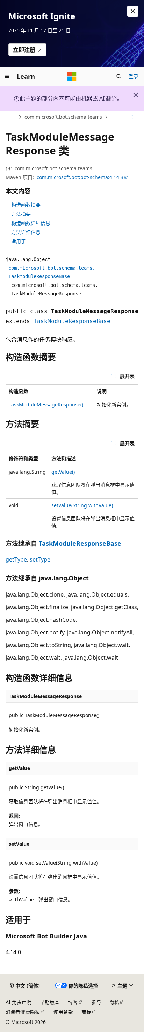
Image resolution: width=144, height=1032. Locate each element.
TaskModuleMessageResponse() (46, 404)
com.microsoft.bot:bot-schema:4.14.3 (80, 177)
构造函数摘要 (26, 204)
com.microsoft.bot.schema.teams (63, 116)
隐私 (114, 1002)
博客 (73, 1002)
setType (40, 559)
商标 (86, 1012)
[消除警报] (132, 11)
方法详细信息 (26, 232)
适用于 (18, 241)
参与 (96, 1002)
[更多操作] (132, 117)
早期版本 (49, 1002)
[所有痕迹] (12, 117)
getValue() (63, 471)
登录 (133, 76)
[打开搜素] (119, 76)
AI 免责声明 (18, 1002)
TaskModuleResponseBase (72, 321)
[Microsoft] (72, 76)
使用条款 (63, 1012)
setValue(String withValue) (82, 505)
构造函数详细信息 (30, 223)
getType (16, 559)
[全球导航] (7, 76)
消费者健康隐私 (23, 1012)
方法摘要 (21, 214)
